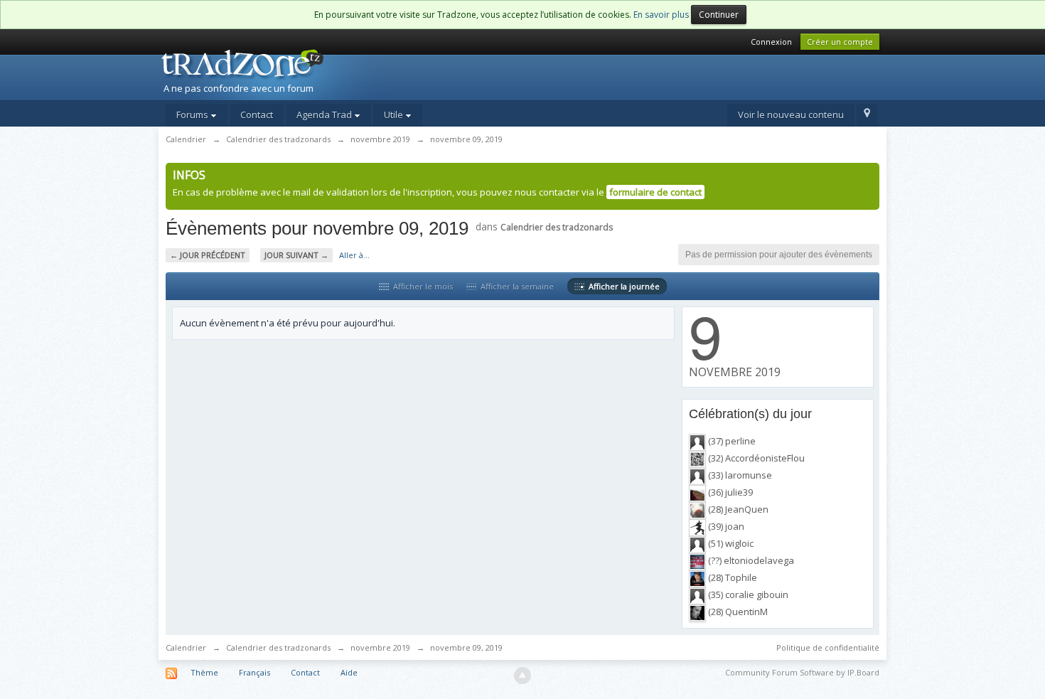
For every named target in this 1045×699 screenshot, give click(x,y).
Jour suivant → (296, 255)
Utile (394, 114)
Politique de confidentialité (827, 647)
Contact (256, 114)
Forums (193, 114)
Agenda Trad (325, 114)
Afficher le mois (421, 286)
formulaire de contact (655, 192)
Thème (204, 672)
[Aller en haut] (522, 675)
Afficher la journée (622, 286)
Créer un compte (840, 41)
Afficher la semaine (515, 286)
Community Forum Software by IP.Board (802, 672)
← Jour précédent (207, 255)
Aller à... (354, 255)
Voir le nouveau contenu (791, 114)
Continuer (719, 15)
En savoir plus (661, 15)
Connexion (771, 41)
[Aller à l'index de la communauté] (281, 73)
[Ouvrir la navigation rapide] (867, 115)
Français (254, 672)
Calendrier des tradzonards (556, 227)
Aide (349, 672)
